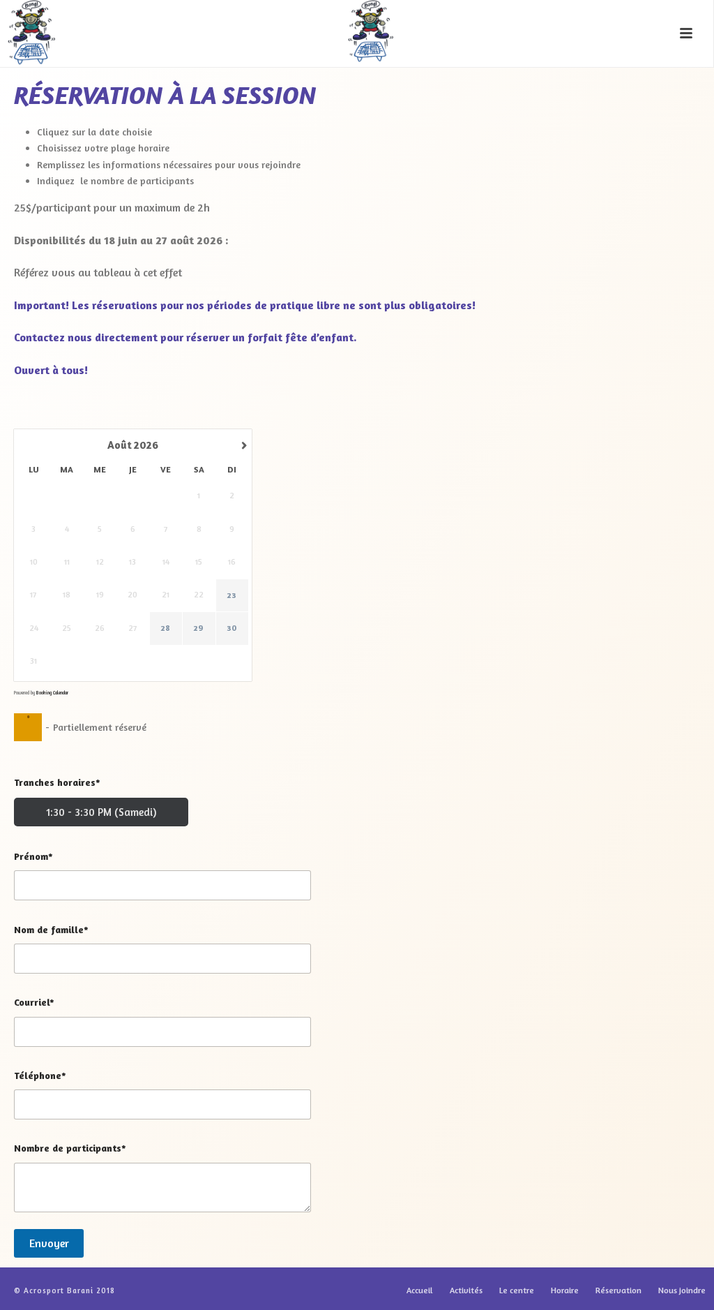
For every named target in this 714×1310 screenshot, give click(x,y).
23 (231, 595)
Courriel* (34, 1002)
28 (165, 628)
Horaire (565, 1290)
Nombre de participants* (70, 1148)
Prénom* (33, 856)
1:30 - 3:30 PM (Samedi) (101, 812)
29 (199, 628)
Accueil (420, 1290)
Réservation (618, 1290)
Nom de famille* (51, 929)
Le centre (516, 1290)
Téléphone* (40, 1075)
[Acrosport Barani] (356, 31)
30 (232, 628)
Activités (466, 1290)
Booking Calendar (52, 693)
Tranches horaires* (57, 782)
